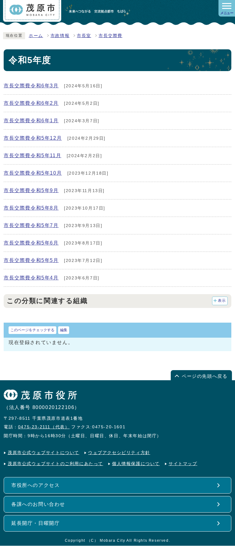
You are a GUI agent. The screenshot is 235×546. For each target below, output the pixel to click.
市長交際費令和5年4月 (31, 277)
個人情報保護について (136, 463)
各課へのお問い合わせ (38, 504)
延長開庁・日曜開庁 (35, 523)
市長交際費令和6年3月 (31, 85)
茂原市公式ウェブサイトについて (43, 452)
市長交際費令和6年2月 (31, 103)
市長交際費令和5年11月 (32, 155)
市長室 (84, 35)
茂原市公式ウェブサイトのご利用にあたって (55, 463)
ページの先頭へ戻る (204, 376)
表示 (222, 300)
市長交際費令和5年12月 (33, 138)
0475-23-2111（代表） (44, 427)
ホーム (36, 35)
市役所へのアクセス (35, 485)
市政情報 (59, 35)
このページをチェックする (32, 330)
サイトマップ (183, 463)
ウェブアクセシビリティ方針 (119, 452)
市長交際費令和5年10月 (33, 173)
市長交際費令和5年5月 (31, 260)
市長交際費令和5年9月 (31, 190)
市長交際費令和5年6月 (31, 242)
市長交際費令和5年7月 (31, 225)
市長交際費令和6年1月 (31, 120)
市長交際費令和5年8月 (31, 207)
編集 (63, 330)
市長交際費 (110, 35)
